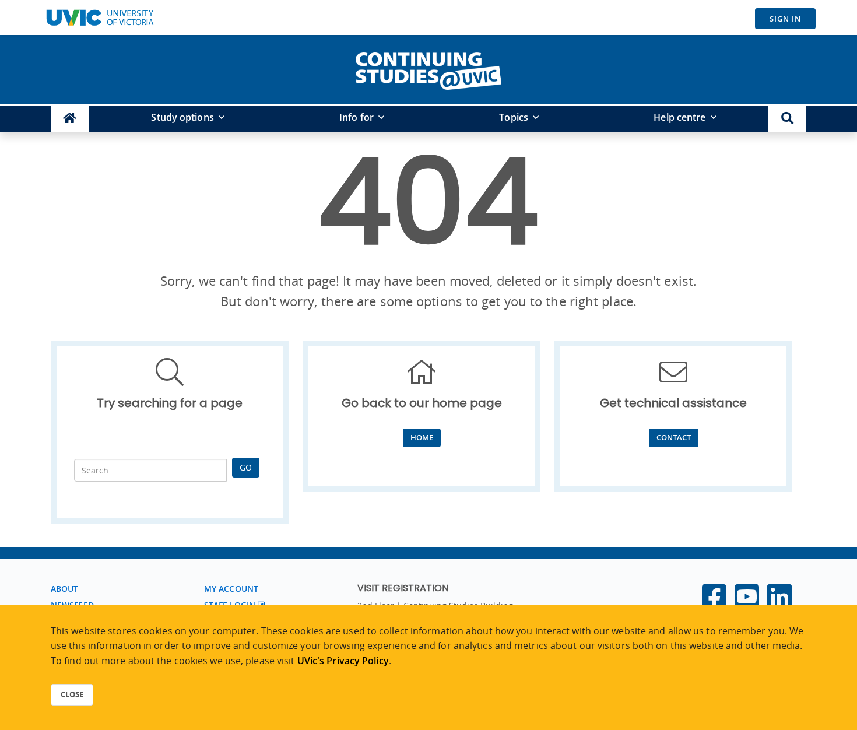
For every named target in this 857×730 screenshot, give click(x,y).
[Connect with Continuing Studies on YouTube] (747, 603)
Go (246, 467)
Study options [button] (182, 117)
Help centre (679, 117)
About (65, 588)
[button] (787, 119)
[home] (428, 68)
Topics (513, 117)
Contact (673, 437)
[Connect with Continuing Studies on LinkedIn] (779, 603)
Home (421, 437)
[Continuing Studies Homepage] (70, 119)
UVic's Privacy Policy (343, 660)
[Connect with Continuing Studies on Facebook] (714, 603)
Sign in (785, 18)
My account (231, 588)
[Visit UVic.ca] (100, 17)
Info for (356, 117)
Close (72, 694)
